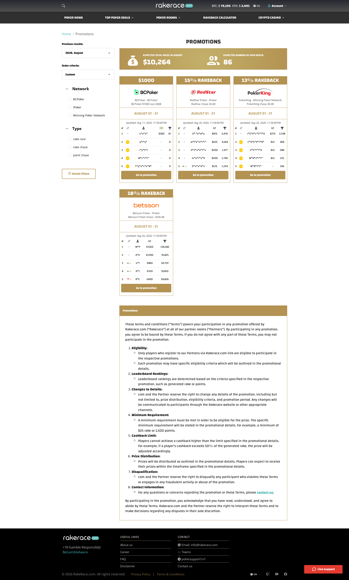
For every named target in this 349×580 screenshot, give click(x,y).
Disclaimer (127, 566)
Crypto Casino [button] (270, 18)
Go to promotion (146, 175)
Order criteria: (70, 66)
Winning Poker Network (89, 115)
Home (66, 34)
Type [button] (76, 128)
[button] (277, 5)
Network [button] (80, 88)
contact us (265, 492)
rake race (79, 139)
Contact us (185, 566)
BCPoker (78, 99)
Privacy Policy (140, 574)
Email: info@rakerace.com (199, 545)
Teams (186, 552)
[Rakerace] (174, 5)
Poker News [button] (73, 18)
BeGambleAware (75, 552)
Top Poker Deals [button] (117, 18)
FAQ (123, 559)
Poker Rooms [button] (166, 18)
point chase (81, 155)
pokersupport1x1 (193, 559)
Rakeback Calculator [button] (219, 18)
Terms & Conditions (170, 574)
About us (126, 545)
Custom (70, 74)
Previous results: (72, 44)
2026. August (74, 53)
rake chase (80, 147)
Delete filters (80, 173)
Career (124, 552)
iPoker (77, 107)
